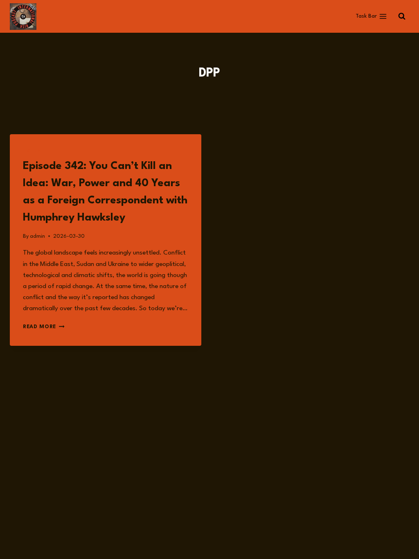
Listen (32, 151)
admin (37, 236)
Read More (44, 326)
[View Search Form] (401, 16)
